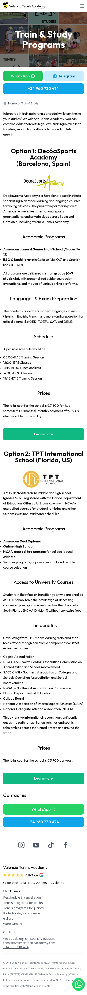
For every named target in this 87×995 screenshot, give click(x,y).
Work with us (12, 924)
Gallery (8, 918)
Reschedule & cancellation (22, 897)
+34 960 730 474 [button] (43, 88)
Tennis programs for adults (23, 902)
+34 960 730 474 (16, 947)
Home (12, 103)
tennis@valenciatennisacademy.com (29, 943)
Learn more (43, 434)
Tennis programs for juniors (23, 908)
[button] (64, 76)
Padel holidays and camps (22, 913)
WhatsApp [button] (20, 75)
